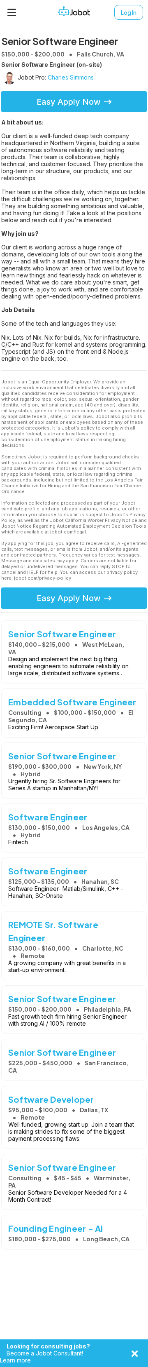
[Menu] (12, 12)
